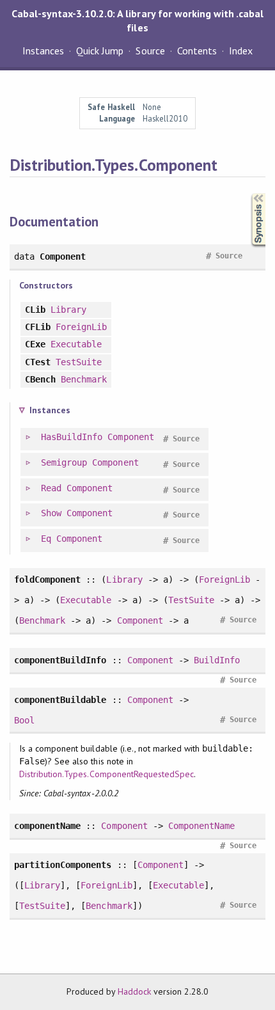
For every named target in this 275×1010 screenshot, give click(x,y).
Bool (24, 720)
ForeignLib (81, 327)
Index (241, 50)
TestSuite (79, 362)
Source (150, 50)
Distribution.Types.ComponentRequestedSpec (106, 774)
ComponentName (201, 826)
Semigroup (64, 462)
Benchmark (84, 379)
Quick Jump (99, 50)
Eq (46, 538)
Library (68, 309)
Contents (197, 50)
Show (51, 513)
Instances (43, 50)
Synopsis (248, 193)
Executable (76, 344)
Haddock (134, 991)
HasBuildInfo (71, 437)
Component (130, 437)
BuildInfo (217, 660)
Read (51, 488)
